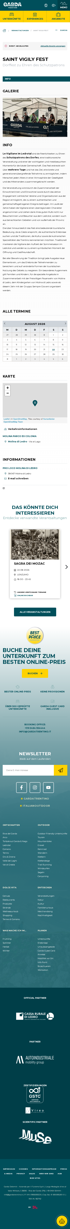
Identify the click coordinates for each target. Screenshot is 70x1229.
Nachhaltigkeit (45, 915)
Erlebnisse (43, 943)
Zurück (63, 30)
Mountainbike (45, 841)
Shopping (7, 915)
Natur (41, 900)
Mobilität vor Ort (45, 958)
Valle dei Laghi (10, 860)
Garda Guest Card (46, 950)
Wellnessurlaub (10, 911)
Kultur (41, 904)
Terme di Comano (11, 919)
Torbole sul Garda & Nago (15, 841)
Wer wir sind (46, 1174)
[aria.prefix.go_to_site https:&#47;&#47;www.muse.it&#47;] (35, 1136)
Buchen (33, 673)
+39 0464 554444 (35, 728)
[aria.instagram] (4, 488)
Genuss (6, 896)
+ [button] (7, 388)
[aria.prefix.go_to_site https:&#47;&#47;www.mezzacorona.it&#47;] (35, 1060)
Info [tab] (8, 78)
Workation (43, 970)
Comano (7, 849)
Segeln (41, 872)
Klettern (42, 857)
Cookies (23, 1169)
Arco (5, 837)
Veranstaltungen (46, 896)
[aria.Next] (58, 117)
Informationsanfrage (44, 1169)
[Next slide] (66, 567)
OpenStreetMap (20, 418)
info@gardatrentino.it (35, 731)
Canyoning (43, 876)
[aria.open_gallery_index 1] (35, 117)
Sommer (7, 943)
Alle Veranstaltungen (35, 612)
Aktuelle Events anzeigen (53, 46)
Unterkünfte (12, 18)
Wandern (42, 853)
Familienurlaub (45, 907)
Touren (41, 837)
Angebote (58, 18)
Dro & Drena (9, 857)
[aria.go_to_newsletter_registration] (60, 770)
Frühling (7, 939)
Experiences (35, 18)
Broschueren (44, 966)
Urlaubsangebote (46, 947)
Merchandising (45, 911)
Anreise (41, 954)
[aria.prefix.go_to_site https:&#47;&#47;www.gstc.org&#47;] (35, 1100)
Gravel (41, 845)
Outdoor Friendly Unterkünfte (52, 833)
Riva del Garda (10, 833)
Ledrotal (7, 845)
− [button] (7, 393)
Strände (7, 907)
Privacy (21, 1174)
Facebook (21, 787)
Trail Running (45, 864)
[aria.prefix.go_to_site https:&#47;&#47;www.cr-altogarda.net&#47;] (35, 1016)
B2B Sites (35, 1178)
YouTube (48, 787)
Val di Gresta (9, 864)
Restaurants (9, 900)
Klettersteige (44, 860)
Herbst (6, 947)
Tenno (6, 853)
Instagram (35, 787)
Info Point (42, 962)
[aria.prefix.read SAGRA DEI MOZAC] (35, 563)
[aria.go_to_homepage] (13, 5)
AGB (60, 1174)
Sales (32, 1174)
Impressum (9, 1169)
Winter (6, 950)
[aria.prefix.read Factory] (35, 1209)
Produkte (7, 904)
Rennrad (42, 849)
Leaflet (7, 418)
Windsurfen (44, 868)
